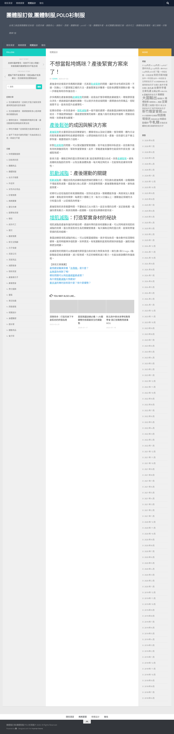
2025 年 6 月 (149, 211)
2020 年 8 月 (149, 545)
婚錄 (160, 102)
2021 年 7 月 (149, 481)
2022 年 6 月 (149, 416)
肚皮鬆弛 (95, 84)
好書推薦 (12, 195)
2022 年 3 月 (149, 434)
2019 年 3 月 (149, 645)
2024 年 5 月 (149, 287)
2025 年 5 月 (149, 217)
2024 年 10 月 (150, 258)
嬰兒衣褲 (12, 207)
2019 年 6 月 (149, 628)
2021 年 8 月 (149, 475)
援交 (10, 230)
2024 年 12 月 (150, 246)
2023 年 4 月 (149, 358)
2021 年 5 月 (149, 493)
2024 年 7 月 (149, 275)
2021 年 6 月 (149, 487)
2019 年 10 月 (150, 604)
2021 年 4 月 (149, 498)
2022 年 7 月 (149, 410)
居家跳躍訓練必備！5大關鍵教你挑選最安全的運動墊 (90, 320)
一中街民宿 (148, 75)
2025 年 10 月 (150, 187)
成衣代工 (12, 224)
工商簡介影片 (154, 105)
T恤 (157, 71)
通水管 (11, 324)
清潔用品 (12, 260)
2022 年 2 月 (149, 440)
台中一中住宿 (147, 78)
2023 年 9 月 (149, 328)
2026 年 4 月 (149, 164)
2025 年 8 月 (149, 199)
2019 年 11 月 (150, 598)
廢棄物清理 (13, 213)
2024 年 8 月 (149, 269)
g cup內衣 (155, 68)
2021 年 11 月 (150, 457)
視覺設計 (32, 3)
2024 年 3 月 (149, 293)
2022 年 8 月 (149, 404)
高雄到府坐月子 (157, 126)
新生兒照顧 (13, 242)
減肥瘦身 (12, 265)
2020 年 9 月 (149, 540)
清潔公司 (12, 254)
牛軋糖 (154, 122)
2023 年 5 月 (149, 352)
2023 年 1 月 (149, 375)
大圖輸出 (149, 98)
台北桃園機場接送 (159, 82)
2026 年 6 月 (149, 152)
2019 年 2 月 (149, 651)
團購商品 (12, 166)
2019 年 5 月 (149, 633)
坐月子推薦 (13, 177)
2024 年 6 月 (149, 281)
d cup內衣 (146, 65)
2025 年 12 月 (150, 181)
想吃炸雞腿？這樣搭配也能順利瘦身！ (25, 129)
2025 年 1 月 (149, 240)
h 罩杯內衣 (163, 69)
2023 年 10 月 (150, 322)
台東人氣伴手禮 (160, 85)
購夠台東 (146, 126)
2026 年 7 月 (149, 146)
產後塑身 (12, 283)
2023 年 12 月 (150, 311)
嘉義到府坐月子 (150, 95)
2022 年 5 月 (149, 422)
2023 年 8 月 (149, 334)
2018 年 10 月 (150, 675)
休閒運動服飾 (14, 154)
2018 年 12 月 (150, 663)
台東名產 (146, 91)
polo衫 (153, 71)
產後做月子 (13, 277)
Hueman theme (37, 729)
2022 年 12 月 (150, 381)
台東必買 (156, 91)
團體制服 (12, 171)
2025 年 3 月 (149, 228)
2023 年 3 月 (149, 363)
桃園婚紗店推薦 (151, 116)
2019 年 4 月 (149, 639)
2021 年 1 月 (149, 516)
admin (54, 79)
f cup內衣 (163, 65)
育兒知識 (12, 301)
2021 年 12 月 (150, 451)
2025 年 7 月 (149, 205)
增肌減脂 (81, 110)
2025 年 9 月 (149, 193)
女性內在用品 (14, 189)
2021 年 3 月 (149, 504)
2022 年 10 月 (150, 393)
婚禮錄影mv (153, 102)
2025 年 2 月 (149, 234)
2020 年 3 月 (149, 575)
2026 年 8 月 (149, 140)
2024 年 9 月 (149, 264)
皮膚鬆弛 (77, 97)
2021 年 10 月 (150, 463)
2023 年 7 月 (149, 340)
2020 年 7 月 (149, 551)
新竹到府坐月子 (158, 108)
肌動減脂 (59, 173)
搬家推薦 (12, 236)
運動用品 (12, 330)
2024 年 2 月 (149, 299)
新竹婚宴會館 (152, 111)
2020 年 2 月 (149, 581)
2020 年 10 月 (150, 534)
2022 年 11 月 (150, 387)
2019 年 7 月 (149, 622)
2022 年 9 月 (149, 399)
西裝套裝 (12, 306)
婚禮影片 (160, 98)
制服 (165, 75)
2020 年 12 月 (150, 522)
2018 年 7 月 (149, 692)
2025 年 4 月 (149, 223)
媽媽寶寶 (20, 3)
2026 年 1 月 (149, 176)
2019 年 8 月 (149, 616)
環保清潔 (8, 3)
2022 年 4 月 (149, 428)
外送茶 (11, 183)
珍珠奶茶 (163, 123)
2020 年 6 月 (149, 557)
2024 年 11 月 (150, 252)
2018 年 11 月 (150, 669)
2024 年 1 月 (149, 305)
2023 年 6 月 (149, 346)
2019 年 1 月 (149, 657)
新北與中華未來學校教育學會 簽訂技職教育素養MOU (118, 320)
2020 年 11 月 (150, 528)
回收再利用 (13, 160)
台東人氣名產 (148, 88)
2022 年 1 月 (149, 446)
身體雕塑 (12, 318)
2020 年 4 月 (149, 569)
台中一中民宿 (158, 78)
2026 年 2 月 (149, 170)
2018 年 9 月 (149, 680)
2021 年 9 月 (149, 469)
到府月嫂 (158, 75)
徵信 (41, 3)
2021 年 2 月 (149, 510)
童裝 (10, 295)
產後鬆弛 (59, 125)
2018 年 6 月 (149, 698)
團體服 (161, 94)
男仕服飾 (12, 289)
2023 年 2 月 (149, 369)
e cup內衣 (155, 65)
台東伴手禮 (160, 87)
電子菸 (11, 336)
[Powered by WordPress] (16, 728)
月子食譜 (12, 248)
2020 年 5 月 (149, 563)
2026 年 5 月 (149, 158)
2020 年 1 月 (149, 586)
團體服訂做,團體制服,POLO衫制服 (45, 15)
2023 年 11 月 (150, 316)
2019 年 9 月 (149, 610)
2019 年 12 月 (150, 592)
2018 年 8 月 (149, 686)
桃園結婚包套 (155, 119)
